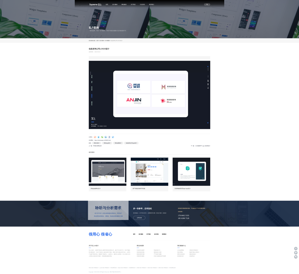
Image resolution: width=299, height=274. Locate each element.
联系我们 (151, 4)
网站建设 (124, 4)
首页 (107, 4)
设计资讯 (156, 234)
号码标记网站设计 (97, 145)
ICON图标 (107, 40)
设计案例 (114, 4)
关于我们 (133, 4)
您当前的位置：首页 (94, 40)
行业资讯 (142, 4)
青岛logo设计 (107, 143)
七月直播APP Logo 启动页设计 (202, 145)
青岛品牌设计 (118, 143)
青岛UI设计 (96, 143)
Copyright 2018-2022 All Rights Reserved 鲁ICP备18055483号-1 (105, 272)
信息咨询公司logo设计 (131, 143)
